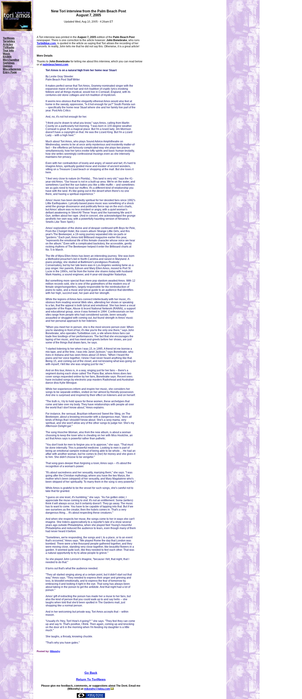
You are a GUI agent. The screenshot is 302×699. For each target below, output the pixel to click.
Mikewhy (55, 651)
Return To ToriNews (91, 679)
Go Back (90, 672)
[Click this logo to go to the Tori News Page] (16, 30)
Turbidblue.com (46, 43)
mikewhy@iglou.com (97, 688)
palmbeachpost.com (55, 64)
